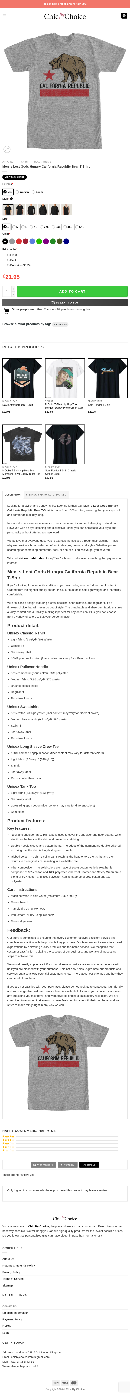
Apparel (7, 161)
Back (13, 260)
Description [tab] (12, 494)
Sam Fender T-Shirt (99, 404)
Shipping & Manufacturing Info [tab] (46, 494)
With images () (45, 1164)
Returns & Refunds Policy (18, 1265)
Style (7, 198)
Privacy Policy (11, 1272)
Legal (5, 1332)
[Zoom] (6, 149)
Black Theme (42, 161)
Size (5, 218)
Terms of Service (13, 1278)
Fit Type (7, 184)
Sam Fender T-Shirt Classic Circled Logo (60, 472)
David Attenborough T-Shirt (17, 404)
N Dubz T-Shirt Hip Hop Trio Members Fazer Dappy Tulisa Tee (21, 472)
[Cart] (124, 16)
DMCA (6, 1326)
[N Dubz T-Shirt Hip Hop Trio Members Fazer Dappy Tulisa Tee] (22, 444)
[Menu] (4, 16)
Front (13, 255)
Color (6, 233)
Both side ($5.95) (20, 265)
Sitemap (7, 1285)
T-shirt (23, 161)
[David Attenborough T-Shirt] (22, 378)
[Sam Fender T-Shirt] (107, 378)
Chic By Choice (38, 1226)
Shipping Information (15, 1312)
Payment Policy (12, 1319)
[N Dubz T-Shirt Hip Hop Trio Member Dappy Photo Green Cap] (65, 378)
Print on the (9, 249)
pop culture (60, 324)
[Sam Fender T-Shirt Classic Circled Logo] (65, 444)
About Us (8, 1258)
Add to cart (72, 291)
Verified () (69, 1164)
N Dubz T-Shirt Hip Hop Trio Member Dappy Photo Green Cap (64, 406)
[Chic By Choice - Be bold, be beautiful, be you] (65, 15)
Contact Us (9, 1306)
